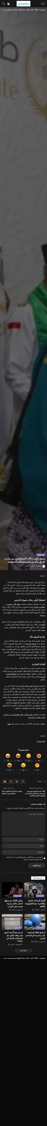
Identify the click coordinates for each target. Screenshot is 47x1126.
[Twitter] (16, 781)
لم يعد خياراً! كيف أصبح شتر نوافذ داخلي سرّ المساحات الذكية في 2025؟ (13, 937)
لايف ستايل (41, 555)
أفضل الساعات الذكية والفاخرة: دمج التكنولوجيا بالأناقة (35, 903)
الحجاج (42, 624)
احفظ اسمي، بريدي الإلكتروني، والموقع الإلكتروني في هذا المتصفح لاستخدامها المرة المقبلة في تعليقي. (25, 858)
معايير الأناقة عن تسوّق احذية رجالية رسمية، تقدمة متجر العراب (13, 903)
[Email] (4, 781)
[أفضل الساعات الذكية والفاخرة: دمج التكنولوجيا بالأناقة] (34, 890)
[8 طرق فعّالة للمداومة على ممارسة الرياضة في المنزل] (34, 922)
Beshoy (38, 566)
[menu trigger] (42, 3)
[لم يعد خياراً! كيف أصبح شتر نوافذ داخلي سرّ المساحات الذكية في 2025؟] (12, 922)
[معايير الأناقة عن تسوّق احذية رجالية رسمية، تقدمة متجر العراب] (12, 890)
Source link (41, 741)
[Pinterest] (10, 781)
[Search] (4, 3)
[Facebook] (22, 781)
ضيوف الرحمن (31, 644)
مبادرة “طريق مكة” (31, 686)
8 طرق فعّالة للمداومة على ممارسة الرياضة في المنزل (35, 935)
